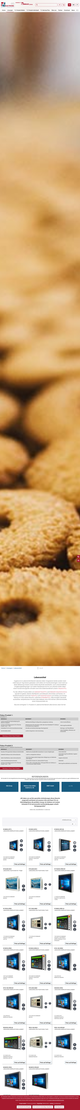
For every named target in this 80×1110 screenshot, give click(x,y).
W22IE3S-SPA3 (64, 988)
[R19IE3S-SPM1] (14, 962)
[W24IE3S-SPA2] (14, 1081)
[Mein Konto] (59, 4)
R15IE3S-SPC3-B (64, 830)
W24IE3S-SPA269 (39, 1068)
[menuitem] (46, 4)
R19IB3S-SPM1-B (64, 909)
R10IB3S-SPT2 (13, 830)
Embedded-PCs (45, 697)
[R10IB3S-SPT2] (14, 843)
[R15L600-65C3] (14, 883)
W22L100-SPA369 (64, 1028)
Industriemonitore (45, 695)
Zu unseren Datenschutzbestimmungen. (55, 1100)
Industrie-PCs (62, 688)
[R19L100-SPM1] (65, 962)
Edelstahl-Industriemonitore (58, 692)
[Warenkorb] (63, 4)
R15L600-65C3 (13, 869)
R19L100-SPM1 (64, 949)
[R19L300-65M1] (40, 1002)
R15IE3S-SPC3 (39, 830)
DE (69, 5)
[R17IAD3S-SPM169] (65, 883)
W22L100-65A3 (39, 1028)
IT (77, 5)
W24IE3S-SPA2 (13, 1068)
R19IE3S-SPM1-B (39, 949)
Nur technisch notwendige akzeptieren (42, 1107)
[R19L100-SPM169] (14, 1002)
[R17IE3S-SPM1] (14, 922)
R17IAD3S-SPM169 (64, 869)
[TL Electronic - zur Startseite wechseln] (8, 5)
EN (73, 5)
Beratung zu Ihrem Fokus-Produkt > (11, 736)
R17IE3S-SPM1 (13, 909)
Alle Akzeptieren (59, 1107)
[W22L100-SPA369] (65, 1041)
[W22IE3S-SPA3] (65, 1002)
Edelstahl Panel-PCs (41, 692)
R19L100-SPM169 (13, 988)
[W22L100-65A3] (40, 1041)
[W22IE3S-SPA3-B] (14, 1041)
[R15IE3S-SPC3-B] (65, 843)
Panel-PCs (34, 695)
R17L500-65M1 (39, 909)
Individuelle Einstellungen (24, 1107)
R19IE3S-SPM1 (13, 949)
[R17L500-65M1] (40, 922)
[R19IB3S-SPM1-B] (65, 922)
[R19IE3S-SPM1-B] (40, 962)
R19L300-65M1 (39, 988)
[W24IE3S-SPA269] (40, 1081)
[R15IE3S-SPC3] (40, 843)
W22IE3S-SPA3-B (13, 1028)
